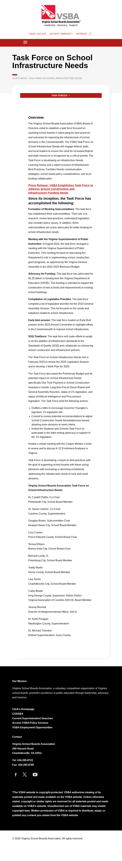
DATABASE (81, 34)
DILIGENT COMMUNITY (61, 34)
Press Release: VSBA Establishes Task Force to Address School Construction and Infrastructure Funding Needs (60, 189)
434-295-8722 (25, 760)
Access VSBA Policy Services (30, 722)
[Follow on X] (24, 774)
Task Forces (19, 78)
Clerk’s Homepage (23, 709)
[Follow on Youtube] (35, 774)
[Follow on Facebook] (15, 774)
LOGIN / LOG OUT (37, 34)
